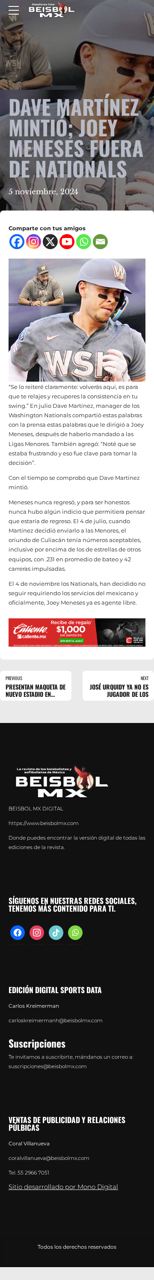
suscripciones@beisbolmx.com (48, 1066)
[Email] (100, 241)
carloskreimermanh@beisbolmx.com (56, 1021)
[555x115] (77, 632)
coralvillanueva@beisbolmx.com (49, 1158)
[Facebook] (16, 241)
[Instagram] (33, 241)
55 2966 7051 (33, 1173)
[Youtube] (66, 241)
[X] (50, 241)
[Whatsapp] (83, 241)
